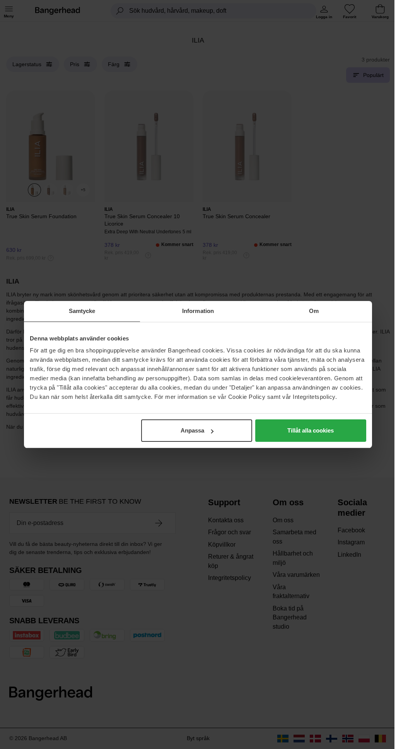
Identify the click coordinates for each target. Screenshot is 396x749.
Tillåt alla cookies (310, 430)
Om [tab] (314, 311)
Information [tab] (198, 311)
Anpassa (192, 430)
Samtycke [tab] (82, 311)
